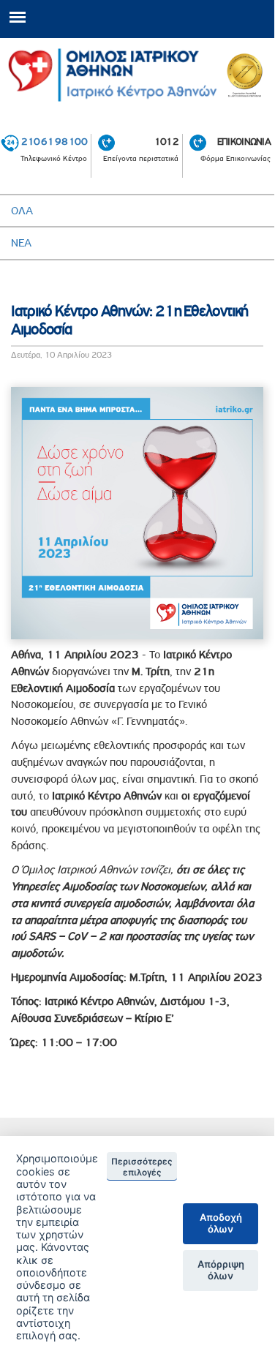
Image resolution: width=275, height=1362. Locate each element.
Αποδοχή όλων (221, 1223)
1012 (166, 141)
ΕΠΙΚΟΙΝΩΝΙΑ (244, 141)
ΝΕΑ (21, 242)
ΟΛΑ (22, 210)
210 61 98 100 (54, 141)
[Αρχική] (137, 75)
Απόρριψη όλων (220, 1270)
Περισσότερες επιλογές (142, 1166)
